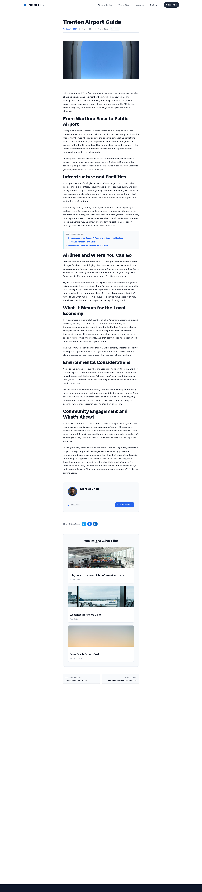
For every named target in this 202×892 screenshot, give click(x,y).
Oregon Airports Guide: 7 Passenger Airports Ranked (95, 238)
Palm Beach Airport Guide (85, 654)
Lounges (140, 5)
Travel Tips (123, 5)
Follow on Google (166, 887)
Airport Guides (105, 5)
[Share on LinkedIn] (95, 524)
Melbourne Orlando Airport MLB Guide (88, 245)
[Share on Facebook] (89, 524)
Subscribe (171, 5)
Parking (153, 5)
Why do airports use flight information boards (97, 575)
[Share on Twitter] (84, 524)
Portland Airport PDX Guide (82, 241)
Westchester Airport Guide (85, 614)
